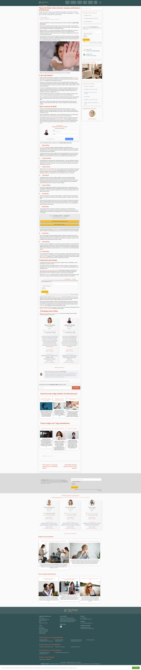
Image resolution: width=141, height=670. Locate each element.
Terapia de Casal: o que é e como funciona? (90, 93)
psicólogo (48, 274)
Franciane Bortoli (42, 659)
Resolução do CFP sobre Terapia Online (67, 619)
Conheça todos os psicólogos (70, 533)
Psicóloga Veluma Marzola (53, 371)
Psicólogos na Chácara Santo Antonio (46, 646)
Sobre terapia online (88, 21)
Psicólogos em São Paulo (75, 646)
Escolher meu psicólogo (43, 630)
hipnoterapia (58, 296)
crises (57, 91)
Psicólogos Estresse (58, 640)
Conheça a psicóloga (92, 118)
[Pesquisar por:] (55, 388)
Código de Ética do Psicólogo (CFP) (66, 617)
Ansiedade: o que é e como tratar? (91, 89)
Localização (78, 662)
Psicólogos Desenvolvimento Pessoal (46, 640)
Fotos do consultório (43, 620)
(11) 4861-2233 (62, 662)
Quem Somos (41, 617)
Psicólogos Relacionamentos (76, 640)
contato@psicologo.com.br (71, 662)
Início (39, 5)
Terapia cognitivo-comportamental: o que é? (91, 103)
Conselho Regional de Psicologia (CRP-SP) (67, 620)
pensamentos (44, 256)
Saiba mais (75, 667)
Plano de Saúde (42, 628)
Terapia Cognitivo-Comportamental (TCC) (49, 270)
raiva (42, 80)
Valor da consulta (42, 633)
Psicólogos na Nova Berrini (60, 646)
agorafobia (42, 147)
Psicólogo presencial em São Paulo (91, 18)
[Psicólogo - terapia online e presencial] (71, 610)
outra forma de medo (47, 308)
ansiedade (75, 77)
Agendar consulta (42, 632)
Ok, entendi (136, 667)
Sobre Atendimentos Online (44, 619)
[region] (70, 667)
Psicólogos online (87, 15)
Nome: (54, 130)
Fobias (51, 456)
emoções (61, 266)
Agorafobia (47, 456)
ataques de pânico (60, 119)
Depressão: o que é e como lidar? (90, 99)
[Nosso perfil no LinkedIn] (61, 626)
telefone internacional (47, 286)
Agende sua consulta (57, 497)
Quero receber (45, 291)
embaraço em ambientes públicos (50, 170)
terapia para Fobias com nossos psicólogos (51, 313)
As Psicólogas (87, 96)
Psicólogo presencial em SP (85, 627)
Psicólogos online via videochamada (87, 628)
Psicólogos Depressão (90, 639)
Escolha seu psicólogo (59, 367)
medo (48, 30)
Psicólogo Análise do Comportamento (62, 652)
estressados (42, 305)
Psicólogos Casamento (59, 639)
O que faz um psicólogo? (89, 86)
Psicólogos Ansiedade (43, 639)
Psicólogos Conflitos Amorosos (76, 639)
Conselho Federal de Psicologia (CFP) (67, 621)
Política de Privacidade (43, 622)
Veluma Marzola (44, 17)
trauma (57, 229)
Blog (41, 5)
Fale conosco (41, 627)
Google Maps (97, 663)
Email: (54, 134)
